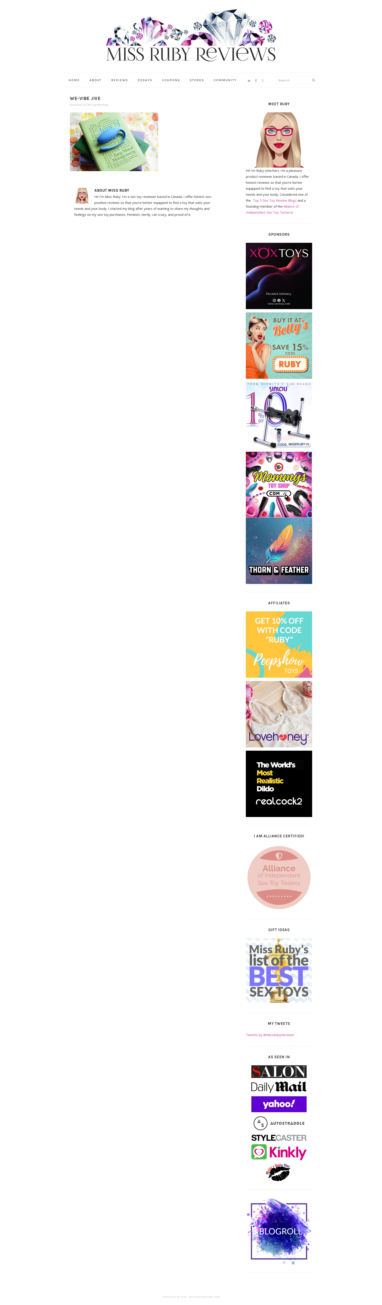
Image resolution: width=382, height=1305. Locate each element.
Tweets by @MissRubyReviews (270, 1035)
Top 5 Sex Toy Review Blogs (275, 200)
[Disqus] (145, 281)
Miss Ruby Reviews (191, 35)
